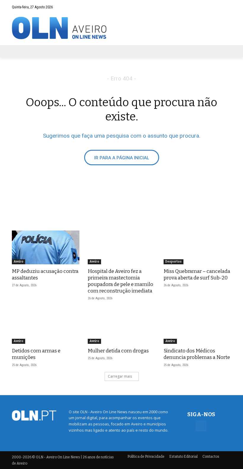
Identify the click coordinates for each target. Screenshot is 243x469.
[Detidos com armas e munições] (45, 327)
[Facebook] (226, 6)
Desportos (173, 261)
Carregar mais (120, 376)
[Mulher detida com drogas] (121, 327)
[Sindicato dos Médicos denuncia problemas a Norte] (197, 327)
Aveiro (18, 261)
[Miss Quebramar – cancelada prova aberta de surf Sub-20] (197, 247)
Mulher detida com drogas (118, 351)
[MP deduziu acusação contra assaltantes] (45, 247)
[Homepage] (121, 28)
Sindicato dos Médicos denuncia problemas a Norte (197, 354)
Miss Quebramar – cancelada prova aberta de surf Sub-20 (197, 274)
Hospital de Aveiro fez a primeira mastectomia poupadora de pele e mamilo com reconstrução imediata (120, 281)
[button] (215, 7)
